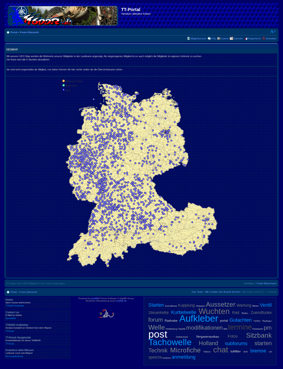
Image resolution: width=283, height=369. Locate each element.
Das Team (197, 291)
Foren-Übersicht (29, 32)
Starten (156, 305)
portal (224, 320)
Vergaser (200, 306)
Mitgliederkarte (198, 38)
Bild (225, 329)
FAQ (213, 38)
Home (18, 302)
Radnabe (171, 320)
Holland (208, 343)
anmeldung (183, 357)
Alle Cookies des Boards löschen (222, 291)
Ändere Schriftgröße (273, 31)
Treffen (257, 321)
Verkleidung (172, 329)
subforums (236, 343)
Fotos (233, 336)
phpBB (94, 298)
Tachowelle (170, 342)
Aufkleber (198, 318)
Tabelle (181, 329)
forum (155, 319)
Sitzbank (259, 335)
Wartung (244, 305)
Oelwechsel (182, 337)
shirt (245, 351)
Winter (255, 306)
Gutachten (240, 320)
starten (263, 343)
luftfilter (236, 351)
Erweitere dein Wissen (20, 353)
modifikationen (204, 327)
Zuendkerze (171, 306)
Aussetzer (220, 304)
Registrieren (254, 38)
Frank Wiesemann (266, 283)
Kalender (238, 38)
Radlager (267, 321)
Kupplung (186, 305)
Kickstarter (257, 329)
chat (220, 349)
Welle (156, 327)
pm (268, 327)
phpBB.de (121, 301)
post (157, 334)
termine (240, 327)
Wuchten (214, 311)
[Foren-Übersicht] (63, 15)
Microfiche (185, 350)
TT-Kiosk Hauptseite (23, 340)
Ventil (266, 305)
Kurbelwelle (183, 312)
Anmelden (271, 38)
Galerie (225, 38)
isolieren (167, 358)
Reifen (245, 313)
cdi (270, 351)
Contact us (14, 315)
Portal (13, 32)
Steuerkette (158, 312)
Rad (235, 312)
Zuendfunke (261, 312)
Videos (206, 351)
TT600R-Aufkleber (28, 327)
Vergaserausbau (207, 336)
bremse (258, 351)
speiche (155, 357)
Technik (158, 350)
